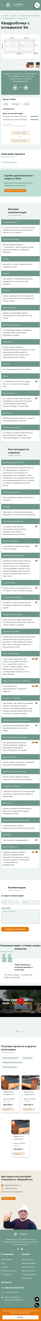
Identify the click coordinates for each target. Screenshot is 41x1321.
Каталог (26, 1254)
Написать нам (7, 1198)
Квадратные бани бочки (12, 1062)
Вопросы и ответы (9, 1271)
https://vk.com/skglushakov (13, 1191)
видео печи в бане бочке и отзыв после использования (16, 669)
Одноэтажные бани (10, 1058)
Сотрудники (6, 1274)
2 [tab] (20, 1031)
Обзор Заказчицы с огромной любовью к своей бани (23, 967)
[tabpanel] (20, 987)
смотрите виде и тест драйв (14, 750)
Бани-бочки (26, 1278)
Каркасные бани (28, 1271)
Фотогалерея (6, 1259)
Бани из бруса (27, 1267)
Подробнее (7, 1109)
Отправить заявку (20, 133)
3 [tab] (23, 1031)
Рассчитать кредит (20, 140)
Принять (20, 1317)
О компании (7, 1254)
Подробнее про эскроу (14, 190)
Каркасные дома (28, 1263)
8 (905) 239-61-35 (11, 1188)
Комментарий (5, 908)
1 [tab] (17, 1031)
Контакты (6, 1282)
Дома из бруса (28, 1259)
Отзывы (4, 1267)
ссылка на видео (20, 713)
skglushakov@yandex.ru (13, 1185)
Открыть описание (9, 162)
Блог (3, 1263)
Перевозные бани (9, 1067)
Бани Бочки (27, 1058)
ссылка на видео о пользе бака (16, 406)
